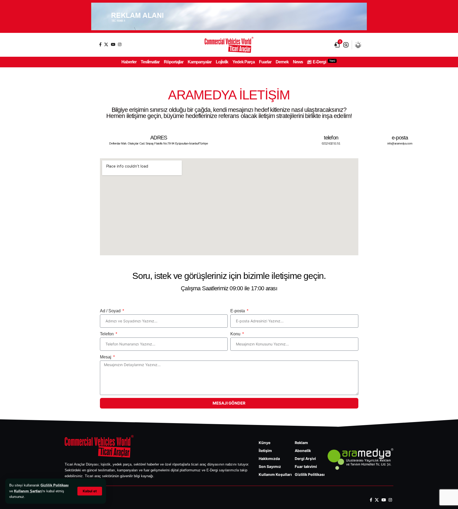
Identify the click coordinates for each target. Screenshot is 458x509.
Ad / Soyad (111, 311)
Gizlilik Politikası (55, 485)
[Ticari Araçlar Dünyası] (229, 45)
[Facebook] (100, 44)
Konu (235, 334)
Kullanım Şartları (28, 491)
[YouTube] (113, 44)
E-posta (238, 311)
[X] (106, 44)
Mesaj (106, 357)
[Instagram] (120, 44)
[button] (89, 491)
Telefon (107, 334)
